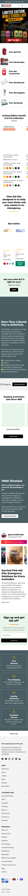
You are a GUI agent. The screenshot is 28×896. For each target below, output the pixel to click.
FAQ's (3, 799)
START (14, 290)
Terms (3, 892)
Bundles (4, 14)
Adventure (5, 769)
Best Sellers (5, 32)
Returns (4, 810)
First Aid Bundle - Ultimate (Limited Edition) (10, 156)
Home (4, 772)
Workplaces (6, 851)
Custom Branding (8, 847)
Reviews (4, 837)
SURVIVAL (8, 889)
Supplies (4, 28)
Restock (4, 23)
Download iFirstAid (10, 516)
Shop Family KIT (12, 384)
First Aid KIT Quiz (7, 796)
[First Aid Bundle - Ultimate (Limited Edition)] (13, 142)
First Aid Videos (7, 861)
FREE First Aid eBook (9, 858)
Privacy (8, 892)
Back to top (14, 734)
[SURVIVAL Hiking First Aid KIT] (20, 239)
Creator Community (8, 865)
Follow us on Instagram (15, 542)
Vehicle (4, 776)
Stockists (5, 840)
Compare (5, 803)
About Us (5, 830)
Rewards (5, 820)
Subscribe (14, 640)
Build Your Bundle (7, 41)
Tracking (4, 806)
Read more (5, 602)
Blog (3, 868)
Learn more (13, 436)
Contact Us (5, 817)
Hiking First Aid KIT (20, 255)
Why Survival (6, 834)
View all (14, 121)
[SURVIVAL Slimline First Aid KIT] (7, 239)
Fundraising (6, 844)
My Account (6, 813)
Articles (4, 872)
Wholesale (5, 854)
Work (3, 779)
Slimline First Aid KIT (7, 256)
